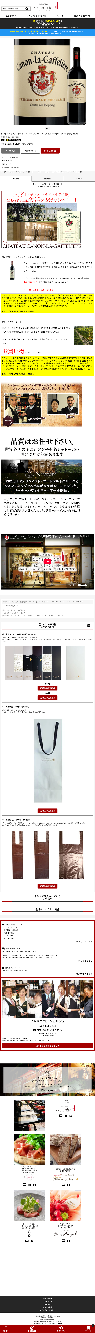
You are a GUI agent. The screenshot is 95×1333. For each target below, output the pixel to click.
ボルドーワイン (41, 602)
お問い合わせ (47, 1298)
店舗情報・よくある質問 (11, 167)
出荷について (8, 161)
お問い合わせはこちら (49, 1030)
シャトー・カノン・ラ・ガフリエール (72, 602)
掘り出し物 (6, 610)
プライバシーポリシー (47, 1310)
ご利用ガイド (47, 1301)
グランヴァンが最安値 (18, 610)
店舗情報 (47, 1304)
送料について (7, 164)
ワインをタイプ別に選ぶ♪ (10, 613)
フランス (31, 602)
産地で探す (23, 602)
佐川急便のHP (64, 27)
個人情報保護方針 (84, 973)
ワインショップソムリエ (11, 602)
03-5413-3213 (47, 1025)
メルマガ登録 (47, 1307)
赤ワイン (23, 613)
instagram (48, 1090)
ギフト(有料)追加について (11, 157)
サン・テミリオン (52, 602)
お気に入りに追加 (50, 151)
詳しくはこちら (85, 941)
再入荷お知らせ (31, 151)
